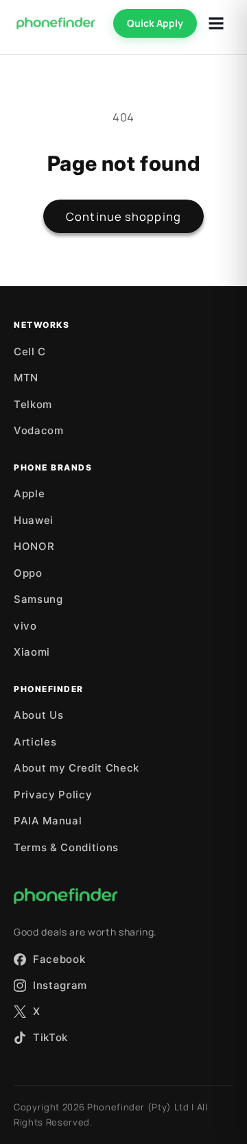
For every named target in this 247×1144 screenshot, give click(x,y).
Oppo (28, 573)
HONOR (34, 546)
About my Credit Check (76, 767)
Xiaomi (32, 651)
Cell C (30, 351)
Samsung (38, 599)
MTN (26, 377)
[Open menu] (216, 23)
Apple (29, 493)
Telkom (33, 404)
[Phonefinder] (55, 23)
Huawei (34, 520)
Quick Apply (155, 22)
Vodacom (39, 430)
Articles (35, 741)
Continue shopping (123, 216)
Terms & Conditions (66, 847)
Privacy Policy (53, 794)
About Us (38, 715)
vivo (25, 625)
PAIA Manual (48, 820)
